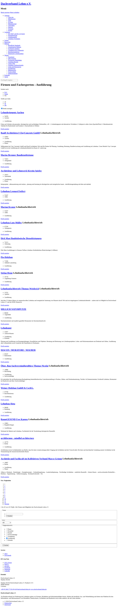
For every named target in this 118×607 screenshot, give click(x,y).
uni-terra (6, 566)
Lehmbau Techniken (14, 39)
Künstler (10, 540)
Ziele (9, 20)
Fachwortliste (12, 72)
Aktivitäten (11, 25)
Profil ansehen (5, 129)
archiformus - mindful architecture (17, 438)
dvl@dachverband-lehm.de (22, 589)
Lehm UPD (11, 63)
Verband (6, 15)
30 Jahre (10, 22)
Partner (10, 30)
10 (5, 499)
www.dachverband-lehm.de (38, 589)
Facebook (7, 567)
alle (5, 105)
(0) (7, 589)
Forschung (11, 57)
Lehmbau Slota (8, 403)
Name (6, 94)
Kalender (7, 75)
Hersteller (10, 531)
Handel (10, 533)
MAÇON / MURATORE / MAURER (18, 350)
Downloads (7, 555)
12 (5, 502)
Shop (5, 553)
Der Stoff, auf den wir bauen (16, 34)
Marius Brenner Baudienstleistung (17, 155)
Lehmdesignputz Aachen (12, 112)
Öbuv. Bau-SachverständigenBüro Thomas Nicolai (24, 366)
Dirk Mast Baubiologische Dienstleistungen (21, 238)
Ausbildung (11, 536)
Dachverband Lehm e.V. (16, 3)
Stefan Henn (6, 273)
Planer (9, 529)
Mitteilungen (11, 19)
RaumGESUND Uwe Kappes (14, 419)
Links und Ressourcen (14, 67)
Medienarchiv (12, 70)
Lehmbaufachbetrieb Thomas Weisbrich (20, 288)
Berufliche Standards (14, 45)
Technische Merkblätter (15, 60)
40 (5, 103)
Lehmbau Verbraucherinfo (15, 65)
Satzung (10, 27)
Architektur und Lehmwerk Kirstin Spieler (21, 171)
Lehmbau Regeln (13, 62)
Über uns (10, 17)
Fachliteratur (11, 68)
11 (5, 500)
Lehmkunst (6, 328)
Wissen (6, 55)
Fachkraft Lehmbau (14, 48)
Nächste (6, 504)
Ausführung (11, 538)
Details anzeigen (7, 108)
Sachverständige (12, 534)
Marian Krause (8, 207)
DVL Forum (8, 562)
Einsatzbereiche (12, 35)
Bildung (6, 44)
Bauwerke (7, 42)
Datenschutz (8, 603)
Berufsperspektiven (13, 52)
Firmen (6, 40)
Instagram (7, 569)
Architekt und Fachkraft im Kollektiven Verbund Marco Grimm (31, 458)
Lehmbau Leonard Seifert (13, 191)
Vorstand (10, 29)
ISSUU (6, 564)
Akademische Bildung (14, 47)
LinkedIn (7, 571)
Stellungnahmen (13, 73)
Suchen (9, 516)
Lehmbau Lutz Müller (11, 222)
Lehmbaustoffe (12, 37)
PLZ (5, 92)
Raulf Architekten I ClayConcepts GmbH (20, 133)
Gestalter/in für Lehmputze (16, 50)
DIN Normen (12, 58)
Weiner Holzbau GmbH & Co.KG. (17, 388)
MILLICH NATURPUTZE (13, 309)
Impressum (7, 604)
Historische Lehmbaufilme (16, 53)
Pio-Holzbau (7, 257)
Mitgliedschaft (12, 24)
